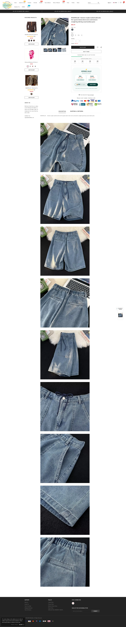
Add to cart (31, 44)
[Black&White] (30, 66)
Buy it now (86, 51)
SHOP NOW (93, 84)
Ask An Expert (91, 94)
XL (81, 35)
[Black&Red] (33, 66)
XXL (78, 35)
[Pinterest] (73, 603)
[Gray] (31, 41)
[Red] (34, 41)
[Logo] (7, 5)
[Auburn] (29, 41)
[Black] (35, 66)
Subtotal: (73, 43)
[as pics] (31, 94)
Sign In (109, 2)
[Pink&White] (28, 66)
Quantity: (73, 38)
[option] (21, 11)
